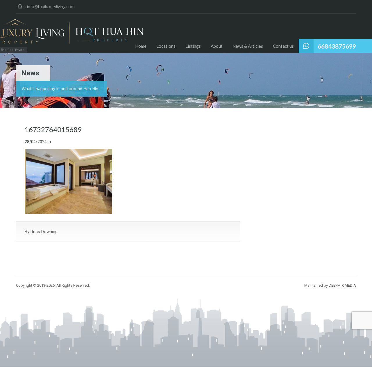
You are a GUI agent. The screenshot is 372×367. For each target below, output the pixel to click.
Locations (166, 46)
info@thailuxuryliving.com (51, 6)
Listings (193, 46)
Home (140, 46)
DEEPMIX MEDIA (342, 285)
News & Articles (248, 46)
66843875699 (337, 46)
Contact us (283, 46)
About (217, 46)
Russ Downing (44, 231)
